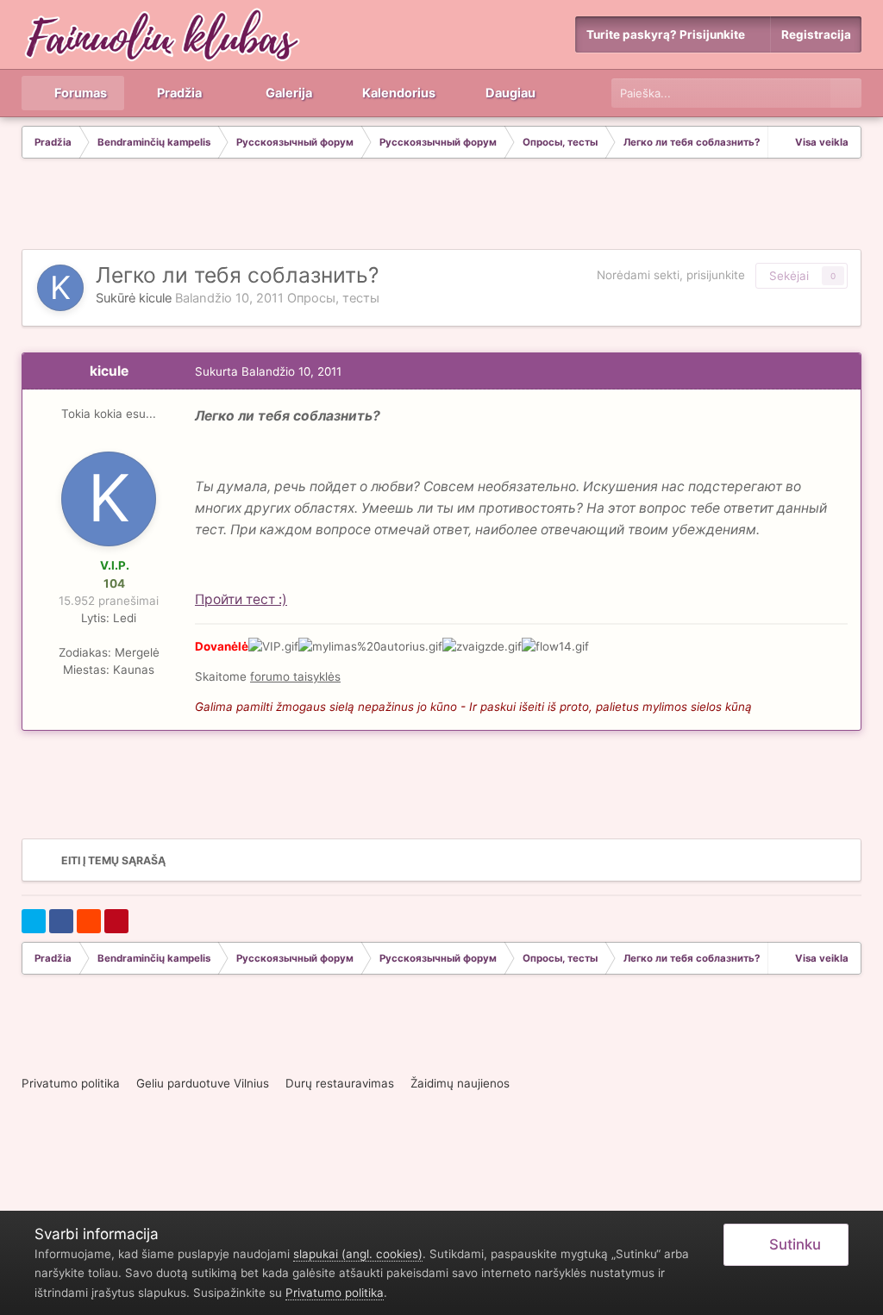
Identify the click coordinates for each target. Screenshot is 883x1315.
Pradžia (178, 93)
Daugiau (510, 93)
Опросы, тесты (333, 298)
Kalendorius (397, 93)
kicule (155, 298)
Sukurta (268, 371)
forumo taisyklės (295, 676)
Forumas (79, 93)
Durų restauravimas (339, 1083)
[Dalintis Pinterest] (116, 921)
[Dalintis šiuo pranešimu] (843, 371)
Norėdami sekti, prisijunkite (671, 275)
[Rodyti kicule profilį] (60, 288)
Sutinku (791, 1244)
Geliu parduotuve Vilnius (202, 1083)
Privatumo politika (71, 1083)
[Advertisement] (441, 206)
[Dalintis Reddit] (89, 921)
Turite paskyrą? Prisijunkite (668, 34)
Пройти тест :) (241, 599)
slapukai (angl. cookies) (358, 1254)
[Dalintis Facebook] (61, 921)
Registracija (816, 34)
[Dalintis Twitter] (34, 921)
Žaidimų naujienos (460, 1083)
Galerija (287, 93)
